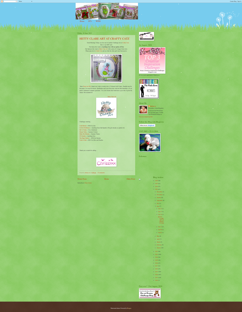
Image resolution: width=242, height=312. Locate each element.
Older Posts (131, 179)
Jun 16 (160, 214)
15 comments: (101, 173)
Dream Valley (83, 132)
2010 (156, 280)
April (158, 239)
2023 (156, 189)
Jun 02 (160, 232)
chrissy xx (153, 106)
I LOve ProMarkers (85, 128)
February (159, 245)
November (160, 195)
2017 (156, 266)
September (160, 200)
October (159, 197)
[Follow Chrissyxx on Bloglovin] (147, 126)
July (158, 203)
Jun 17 (160, 211)
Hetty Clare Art (103, 49)
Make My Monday (85, 134)
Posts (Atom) (88, 183)
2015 (156, 272)
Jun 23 (160, 209)
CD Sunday (83, 136)
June (158, 206)
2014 (156, 274)
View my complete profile (146, 117)
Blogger (129, 308)
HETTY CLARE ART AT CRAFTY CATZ (104, 38)
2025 (156, 183)
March (159, 242)
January (159, 248)
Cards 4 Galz (83, 140)
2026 (156, 180)
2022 (156, 251)
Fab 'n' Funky (83, 130)
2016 (156, 269)
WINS (98, 21)
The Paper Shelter (84, 138)
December (159, 192)
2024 (156, 186)
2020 (156, 257)
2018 (156, 263)
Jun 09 (160, 229)
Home (82, 21)
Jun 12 (160, 227)
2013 (156, 277)
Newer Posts (82, 179)
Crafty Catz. (126, 43)
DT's (90, 21)
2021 (156, 254)
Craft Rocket (83, 126)
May (158, 236)
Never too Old (87, 86)
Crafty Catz (98, 51)
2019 (156, 260)
